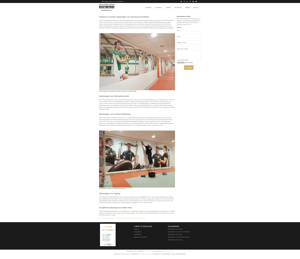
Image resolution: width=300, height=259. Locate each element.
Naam (178, 30)
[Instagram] (190, 1)
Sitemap (136, 229)
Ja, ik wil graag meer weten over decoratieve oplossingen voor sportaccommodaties (122, 218)
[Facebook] (184, 1)
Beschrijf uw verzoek (182, 49)
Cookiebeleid (137, 234)
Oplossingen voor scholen (175, 229)
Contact (196, 7)
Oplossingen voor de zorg (175, 239)
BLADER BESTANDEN (183, 60)
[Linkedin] (187, 1)
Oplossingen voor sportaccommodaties (179, 237)
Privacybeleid (137, 231)
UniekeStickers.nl (148, 251)
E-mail (178, 36)
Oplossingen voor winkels (175, 234)
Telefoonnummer (181, 42)
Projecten (177, 7)
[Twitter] (181, 1)
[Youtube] (196, 1)
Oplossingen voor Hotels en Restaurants (179, 231)
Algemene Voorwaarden (140, 237)
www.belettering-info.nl (167, 251)
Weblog (187, 7)
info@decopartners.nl (109, 1)
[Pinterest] (193, 1)
